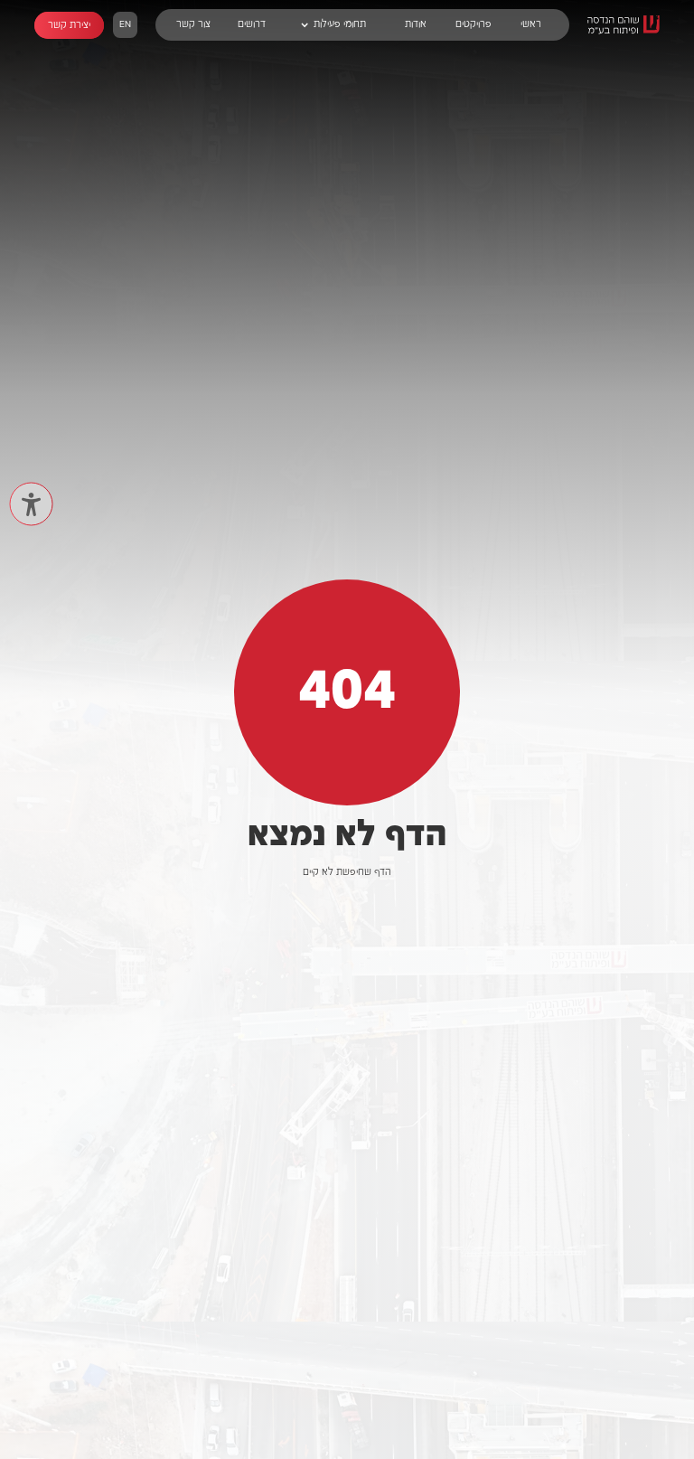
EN (125, 24)
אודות (416, 24)
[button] (333, 25)
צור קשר (193, 24)
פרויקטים (473, 24)
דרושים (252, 24)
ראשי (530, 24)
